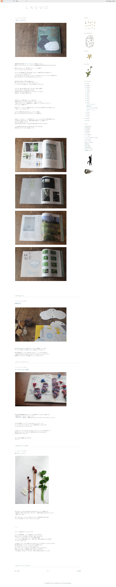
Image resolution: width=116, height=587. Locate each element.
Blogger (69, 583)
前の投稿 (79, 571)
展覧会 (86, 144)
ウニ (18, 362)
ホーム (48, 571)
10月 (88, 91)
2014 (86, 83)
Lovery (86, 129)
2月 (87, 114)
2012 (86, 118)
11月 (87, 89)
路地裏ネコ (87, 150)
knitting (18, 295)
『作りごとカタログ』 (21, 20)
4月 (87, 102)
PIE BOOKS (19, 348)
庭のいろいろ (88, 142)
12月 (88, 87)
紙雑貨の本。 (18, 303)
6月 (87, 98)
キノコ (86, 136)
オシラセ (22, 295)
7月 (87, 97)
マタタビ (87, 139)
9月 (87, 93)
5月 (87, 100)
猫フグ (86, 145)
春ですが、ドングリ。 (21, 453)
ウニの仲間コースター (28, 350)
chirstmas (87, 126)
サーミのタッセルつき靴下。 (22, 370)
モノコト (87, 141)
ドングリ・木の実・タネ (26, 565)
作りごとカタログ (29, 64)
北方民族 (26, 445)
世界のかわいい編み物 (21, 417)
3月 (87, 112)
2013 (86, 85)
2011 (86, 120)
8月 (87, 95)
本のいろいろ (25, 362)
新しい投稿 (17, 571)
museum (87, 131)
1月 (87, 116)
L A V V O (31, 8)
